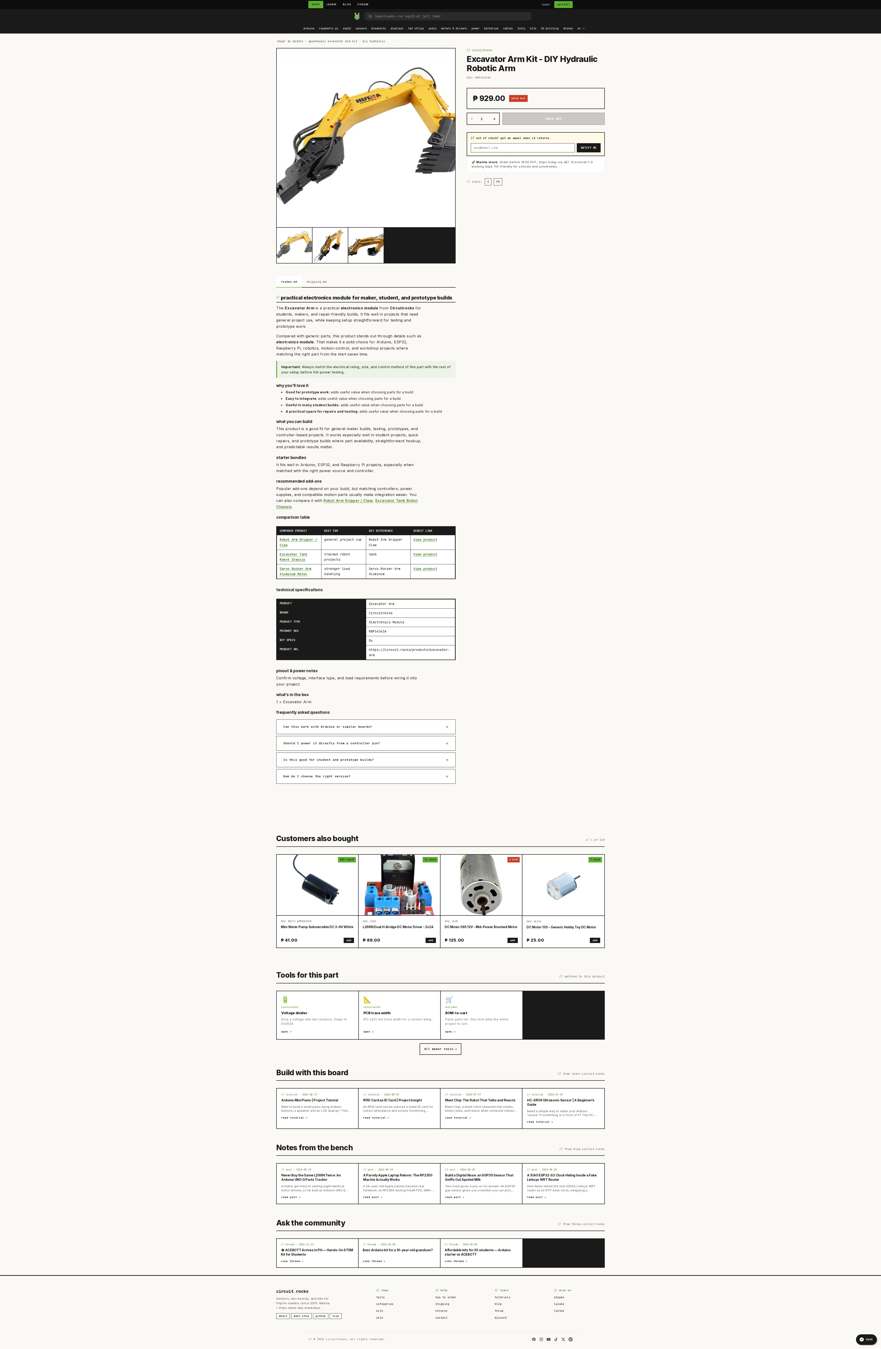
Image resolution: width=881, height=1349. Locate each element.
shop (280, 41)
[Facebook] (534, 1339)
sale (379, 1318)
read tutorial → (294, 1117)
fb (498, 182)
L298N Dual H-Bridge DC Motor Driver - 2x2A (398, 927)
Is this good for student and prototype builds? (328, 760)
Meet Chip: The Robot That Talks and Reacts (480, 1100)
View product (425, 539)
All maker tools (440, 1049)
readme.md (289, 282)
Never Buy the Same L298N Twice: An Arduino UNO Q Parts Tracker (311, 1177)
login (546, 4)
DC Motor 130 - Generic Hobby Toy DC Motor (561, 927)
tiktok (559, 1311)
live (335, 1316)
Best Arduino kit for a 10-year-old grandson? (398, 1250)
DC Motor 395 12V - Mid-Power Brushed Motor (481, 927)
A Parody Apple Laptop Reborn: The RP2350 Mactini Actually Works (397, 1177)
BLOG (347, 4)
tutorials (502, 1297)
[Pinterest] (571, 1339)
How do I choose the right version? (316, 776)
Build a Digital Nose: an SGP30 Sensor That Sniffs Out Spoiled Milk (479, 1177)
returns (441, 1311)
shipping (442, 1304)
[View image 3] (366, 245)
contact (441, 1318)
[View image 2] (330, 245)
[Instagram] (541, 1339)
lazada (559, 1304)
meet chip (301, 1316)
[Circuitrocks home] (357, 16)
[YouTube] (548, 1339)
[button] (309, 29)
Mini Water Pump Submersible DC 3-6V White (317, 927)
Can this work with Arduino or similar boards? (327, 727)
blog (498, 1304)
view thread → (292, 1261)
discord (501, 1318)
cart (563, 4)
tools (380, 1297)
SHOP (316, 4)
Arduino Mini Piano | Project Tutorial (309, 1100)
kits (379, 1311)
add (348, 940)
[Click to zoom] (366, 137)
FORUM (362, 4)
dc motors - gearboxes (306, 41)
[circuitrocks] (294, 16)
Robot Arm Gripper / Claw (348, 500)
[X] (563, 1339)
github (320, 1316)
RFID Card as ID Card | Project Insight (392, 1100)
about (283, 1316)
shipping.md (317, 282)
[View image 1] (294, 245)
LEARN (331, 4)
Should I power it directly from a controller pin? (331, 743)
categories (385, 1304)
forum (499, 1311)
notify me (589, 148)
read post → (291, 1197)
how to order (445, 1297)
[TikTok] (556, 1339)
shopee (559, 1297)
